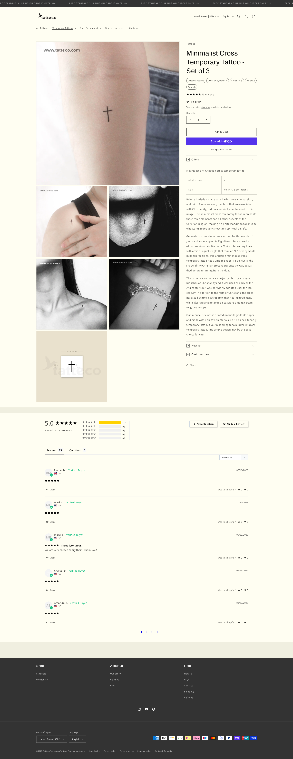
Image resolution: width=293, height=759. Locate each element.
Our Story (115, 673)
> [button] (158, 632)
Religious (251, 80)
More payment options (221, 149)
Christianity (236, 80)
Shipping (205, 107)
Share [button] (193, 365)
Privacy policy (110, 751)
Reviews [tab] (51, 450)
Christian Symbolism (217, 80)
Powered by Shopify (76, 751)
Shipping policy (144, 751)
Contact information (164, 751)
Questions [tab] (75, 450)
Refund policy (95, 751)
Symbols (192, 87)
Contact (188, 685)
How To (188, 673)
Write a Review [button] (236, 423)
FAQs (186, 679)
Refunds (188, 697)
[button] (64, 28)
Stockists (41, 673)
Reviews (114, 679)
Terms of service (127, 751)
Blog (112, 685)
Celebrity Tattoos (196, 80)
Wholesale (42, 679)
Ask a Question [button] (205, 423)
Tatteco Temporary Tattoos (55, 751)
